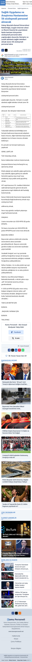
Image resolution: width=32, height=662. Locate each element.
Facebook (17, 332)
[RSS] (19, 613)
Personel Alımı (12, 8)
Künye (16, 639)
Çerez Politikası (16, 641)
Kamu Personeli (9, 78)
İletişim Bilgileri (16, 648)
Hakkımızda (16, 636)
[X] (16, 613)
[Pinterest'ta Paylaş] (19, 350)
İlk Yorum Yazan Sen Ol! (18, 356)
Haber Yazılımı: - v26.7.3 (16, 660)
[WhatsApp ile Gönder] (23, 350)
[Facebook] (13, 613)
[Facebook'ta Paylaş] (2, 50)
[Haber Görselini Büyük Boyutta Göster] (16, 67)
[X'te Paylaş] (6, 50)
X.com (17, 338)
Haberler (3, 8)
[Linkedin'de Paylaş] (16, 350)
